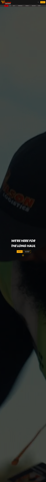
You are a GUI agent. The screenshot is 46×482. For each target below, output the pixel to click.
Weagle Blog (34, 5)
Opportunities (20, 5)
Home (6, 5)
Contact (39, 5)
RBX (10, 5)
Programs (27, 5)
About (14, 5)
